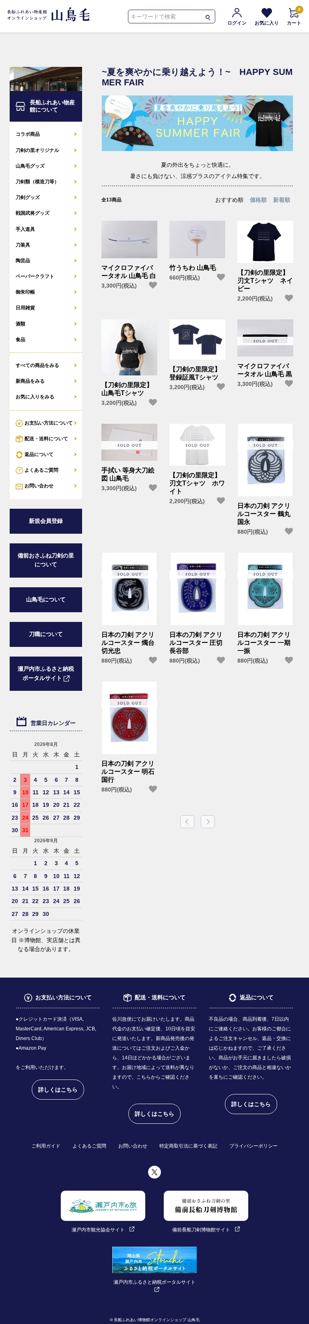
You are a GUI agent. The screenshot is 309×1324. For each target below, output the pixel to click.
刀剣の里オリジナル (37, 150)
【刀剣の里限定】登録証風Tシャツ (195, 373)
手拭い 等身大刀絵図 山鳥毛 (127, 474)
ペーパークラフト (35, 276)
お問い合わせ (39, 486)
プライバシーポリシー (253, 1146)
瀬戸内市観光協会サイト (98, 1230)
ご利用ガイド (45, 1146)
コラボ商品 (28, 134)
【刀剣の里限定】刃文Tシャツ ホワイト (197, 483)
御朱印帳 (25, 292)
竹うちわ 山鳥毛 (192, 267)
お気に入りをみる (35, 397)
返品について (39, 454)
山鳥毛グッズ (30, 166)
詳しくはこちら (58, 1089)
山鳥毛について (46, 600)
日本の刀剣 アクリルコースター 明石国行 (127, 771)
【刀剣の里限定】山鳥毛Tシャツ (127, 388)
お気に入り (267, 23)
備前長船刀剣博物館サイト (201, 1230)
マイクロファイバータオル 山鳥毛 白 (128, 271)
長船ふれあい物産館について (52, 106)
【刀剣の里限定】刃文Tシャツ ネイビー (265, 280)
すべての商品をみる (37, 365)
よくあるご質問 (41, 470)
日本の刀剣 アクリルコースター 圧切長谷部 (195, 642)
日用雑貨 (25, 308)
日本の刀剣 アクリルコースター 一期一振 (263, 642)
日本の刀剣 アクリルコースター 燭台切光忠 (127, 642)
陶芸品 (23, 260)
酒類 (20, 324)
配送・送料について (46, 438)
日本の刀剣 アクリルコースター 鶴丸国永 (263, 513)
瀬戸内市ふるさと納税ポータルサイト (46, 673)
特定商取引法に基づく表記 (188, 1146)
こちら (143, 1077)
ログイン (237, 23)
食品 (20, 339)
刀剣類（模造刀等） (37, 181)
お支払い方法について (49, 423)
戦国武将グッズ (32, 213)
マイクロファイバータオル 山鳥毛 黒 (264, 370)
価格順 (258, 200)
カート (294, 17)
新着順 (281, 200)
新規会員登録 (46, 521)
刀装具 (23, 245)
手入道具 (25, 229)
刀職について (46, 634)
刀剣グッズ (28, 197)
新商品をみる (30, 381)
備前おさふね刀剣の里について (46, 560)
